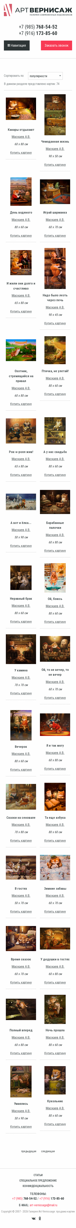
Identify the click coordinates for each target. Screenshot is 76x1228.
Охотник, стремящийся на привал (21, 376)
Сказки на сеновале (20, 818)
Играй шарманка (55, 212)
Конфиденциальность (38, 1186)
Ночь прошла (55, 1030)
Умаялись (21, 1104)
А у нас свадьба (55, 452)
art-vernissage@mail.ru (43, 1205)
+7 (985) (38, 27)
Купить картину (21, 152)
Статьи (38, 1175)
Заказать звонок (56, 45)
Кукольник (55, 1101)
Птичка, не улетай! (55, 371)
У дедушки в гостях (55, 959)
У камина (20, 670)
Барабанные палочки (55, 525)
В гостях (21, 888)
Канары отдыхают (21, 130)
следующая (48, 1151)
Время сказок (21, 959)
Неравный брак (21, 598)
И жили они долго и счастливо (21, 285)
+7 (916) (38, 33)
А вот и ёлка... (21, 523)
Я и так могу (55, 745)
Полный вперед (21, 1030)
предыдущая (28, 1151)
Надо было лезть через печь (55, 297)
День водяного (21, 212)
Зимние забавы (55, 888)
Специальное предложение (38, 1180)
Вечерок (21, 747)
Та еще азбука (55, 818)
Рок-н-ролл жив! (21, 452)
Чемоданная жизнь (55, 141)
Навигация (18, 45)
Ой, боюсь (55, 599)
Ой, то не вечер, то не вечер (55, 672)
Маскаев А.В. (21, 137)
